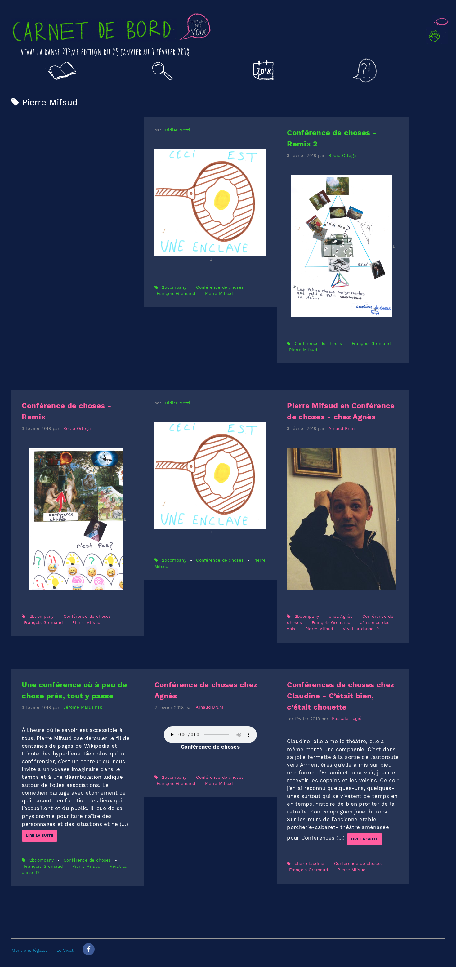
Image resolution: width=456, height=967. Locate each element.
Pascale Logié (346, 718)
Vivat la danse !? (361, 628)
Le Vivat (65, 950)
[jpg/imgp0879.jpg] (343, 519)
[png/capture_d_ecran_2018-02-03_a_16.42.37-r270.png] (343, 246)
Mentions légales (29, 950)
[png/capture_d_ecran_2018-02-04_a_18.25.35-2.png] (210, 205)
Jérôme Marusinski (83, 707)
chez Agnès (341, 616)
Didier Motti (177, 130)
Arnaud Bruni (342, 428)
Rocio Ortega (342, 155)
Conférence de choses (220, 287)
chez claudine (309, 863)
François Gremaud (176, 294)
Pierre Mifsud (219, 294)
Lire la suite (39, 835)
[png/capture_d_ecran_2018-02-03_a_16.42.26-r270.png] (77, 519)
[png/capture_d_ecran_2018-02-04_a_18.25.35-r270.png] (210, 478)
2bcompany (174, 287)
